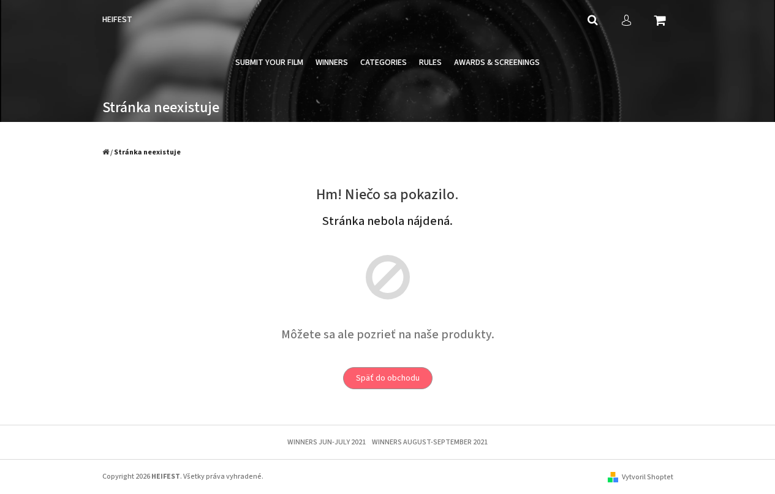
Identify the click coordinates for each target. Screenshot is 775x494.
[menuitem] (269, 63)
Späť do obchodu (388, 378)
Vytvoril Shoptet (647, 477)
